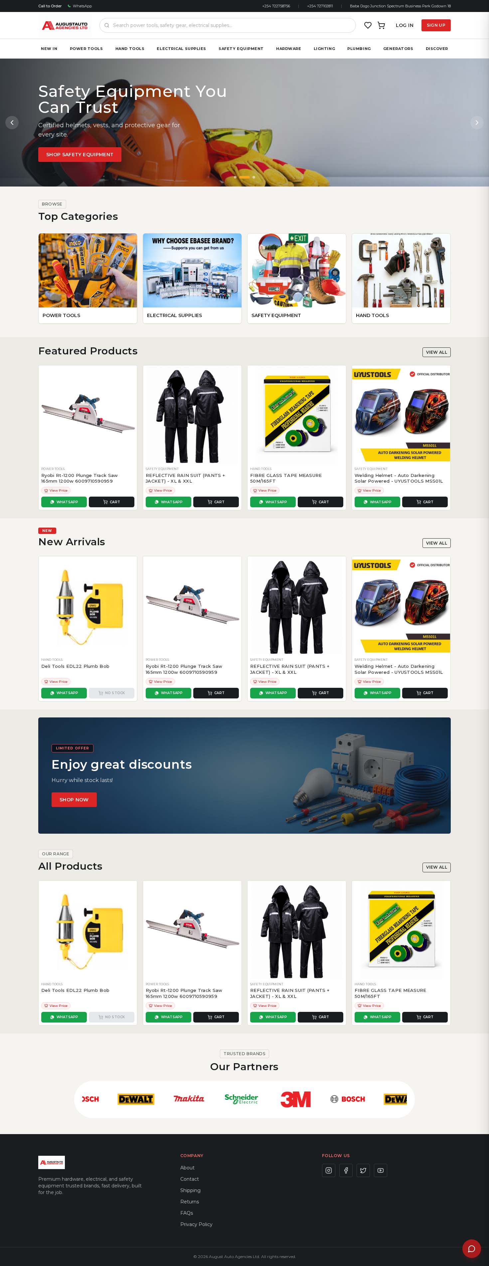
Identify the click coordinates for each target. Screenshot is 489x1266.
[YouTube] (380, 1170)
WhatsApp (82, 6)
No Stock (115, 693)
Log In (404, 25)
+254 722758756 (276, 6)
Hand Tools (130, 48)
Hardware (288, 48)
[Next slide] (477, 122)
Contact (189, 1179)
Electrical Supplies (181, 48)
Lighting (324, 48)
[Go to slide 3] (253, 177)
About (187, 1168)
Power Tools (86, 48)
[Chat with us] (471, 1248)
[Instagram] (328, 1170)
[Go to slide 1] (235, 177)
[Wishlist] (368, 25)
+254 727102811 (320, 6)
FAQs (186, 1213)
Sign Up (436, 25)
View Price (59, 490)
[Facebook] (346, 1170)
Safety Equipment (241, 48)
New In (49, 48)
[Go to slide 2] (244, 177)
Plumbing (359, 48)
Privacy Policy (196, 1224)
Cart (115, 502)
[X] (363, 1170)
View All (436, 352)
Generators (398, 48)
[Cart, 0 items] (381, 25)
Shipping (190, 1190)
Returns (189, 1202)
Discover (437, 48)
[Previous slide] (12, 122)
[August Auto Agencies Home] (64, 25)
